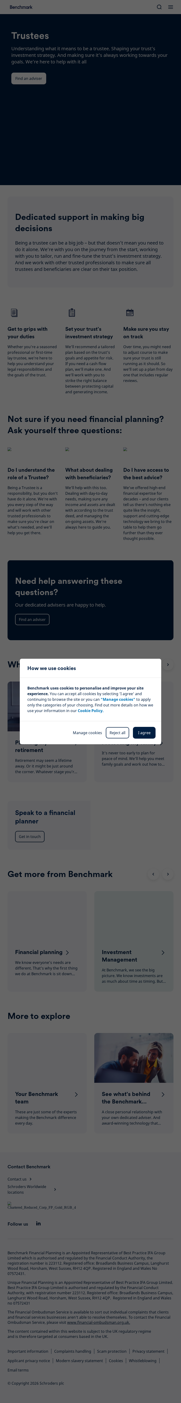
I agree (144, 732)
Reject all (117, 732)
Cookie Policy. (91, 710)
